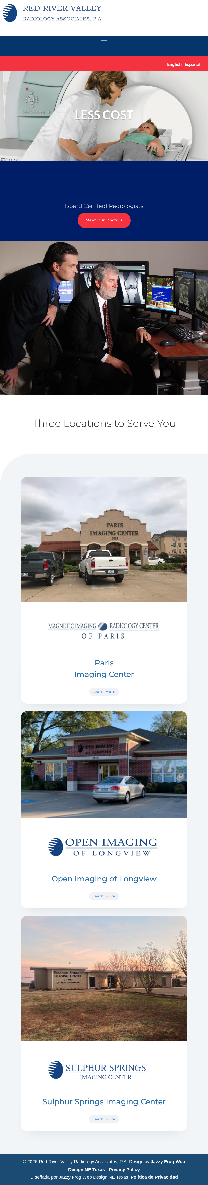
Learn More (104, 691)
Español (192, 64)
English (174, 64)
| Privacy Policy (123, 1169)
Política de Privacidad (154, 1177)
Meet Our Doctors (104, 220)
